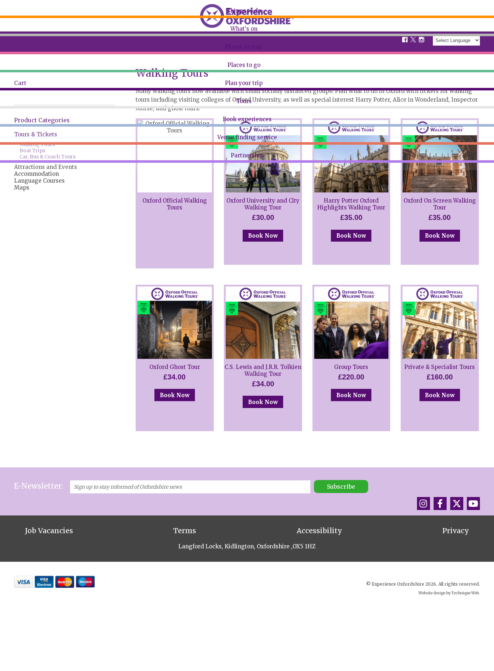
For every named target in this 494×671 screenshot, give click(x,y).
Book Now (263, 235)
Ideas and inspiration (33, 97)
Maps (21, 187)
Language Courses (39, 180)
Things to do (243, 10)
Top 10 (15, 42)
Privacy (455, 530)
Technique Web (465, 593)
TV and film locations (34, 84)
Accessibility (319, 530)
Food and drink (26, 56)
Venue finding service (247, 137)
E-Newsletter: (38, 485)
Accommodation (36, 173)
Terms (184, 530)
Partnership (247, 155)
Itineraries (20, 70)
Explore (17, 28)
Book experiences (247, 119)
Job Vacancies (49, 530)
